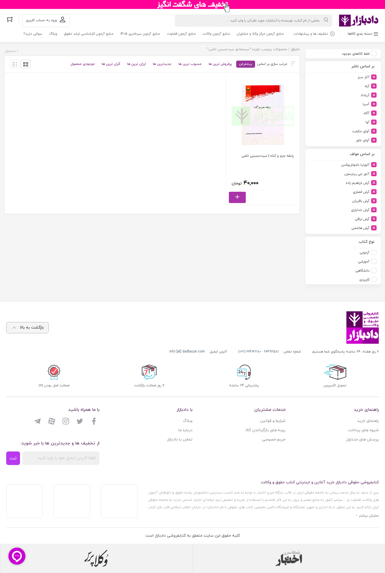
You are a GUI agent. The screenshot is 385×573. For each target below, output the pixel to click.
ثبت (13, 458)
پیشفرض (245, 64)
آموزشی (363, 261)
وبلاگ (53, 34)
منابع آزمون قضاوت (181, 34)
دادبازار (295, 49)
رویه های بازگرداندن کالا (265, 430)
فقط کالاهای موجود (355, 54)
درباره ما (185, 430)
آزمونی (364, 252)
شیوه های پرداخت (363, 430)
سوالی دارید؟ (32, 34)
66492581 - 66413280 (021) (258, 351)
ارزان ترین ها (136, 64)
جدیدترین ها (162, 64)
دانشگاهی (362, 270)
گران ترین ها (111, 64)
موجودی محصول (82, 64)
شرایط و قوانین (273, 421)
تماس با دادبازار (180, 439)
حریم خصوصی (274, 439)
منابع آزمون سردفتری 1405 (140, 34)
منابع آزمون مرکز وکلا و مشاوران (260, 34)
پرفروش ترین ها (220, 64)
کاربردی (364, 279)
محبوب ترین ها (190, 64)
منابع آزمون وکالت (216, 34)
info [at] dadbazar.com (187, 351)
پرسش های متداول (362, 439)
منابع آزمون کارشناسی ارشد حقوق (89, 34)
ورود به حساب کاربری (41, 20)
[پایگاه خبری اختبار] (288, 558)
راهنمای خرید (368, 421)
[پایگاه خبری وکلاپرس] (97, 558)
